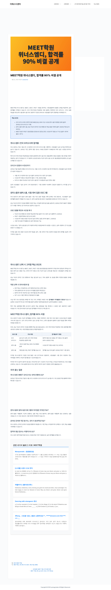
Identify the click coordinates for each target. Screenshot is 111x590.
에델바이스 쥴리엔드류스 (23, 485)
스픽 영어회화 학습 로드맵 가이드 (82, 4)
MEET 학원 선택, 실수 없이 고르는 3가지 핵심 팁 (42, 571)
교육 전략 (21, 564)
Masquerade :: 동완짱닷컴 (24, 451)
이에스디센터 (15, 4)
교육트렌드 (66, 4)
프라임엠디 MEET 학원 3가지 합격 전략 (42, 569)
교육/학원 (56, 4)
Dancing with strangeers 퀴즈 (26, 501)
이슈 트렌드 (96, 4)
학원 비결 (32, 564)
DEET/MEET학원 (18, 563)
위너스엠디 (26, 564)
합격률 (36, 564)
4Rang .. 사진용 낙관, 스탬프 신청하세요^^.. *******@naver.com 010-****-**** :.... (40, 517)
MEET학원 (16, 564)
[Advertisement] (55, 20)
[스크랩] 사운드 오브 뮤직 (24, 468)
